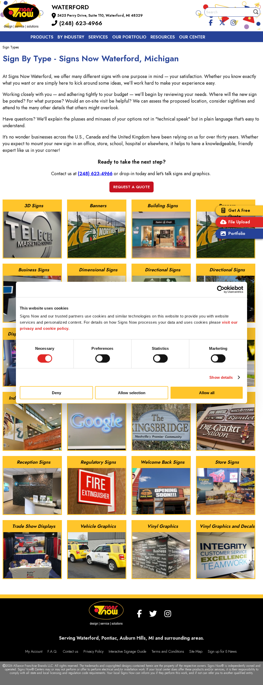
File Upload (239, 222)
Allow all (206, 393)
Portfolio (236, 233)
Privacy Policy (93, 651)
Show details (221, 377)
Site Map (195, 651)
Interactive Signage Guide (127, 651)
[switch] (102, 358)
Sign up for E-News (222, 651)
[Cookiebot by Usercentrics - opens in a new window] (220, 289)
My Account (33, 651)
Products (42, 37)
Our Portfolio (129, 37)
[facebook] (210, 21)
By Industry (71, 37)
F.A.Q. (52, 651)
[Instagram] (233, 21)
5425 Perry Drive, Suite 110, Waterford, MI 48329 (100, 15)
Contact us (44, 49)
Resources (163, 37)
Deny (56, 393)
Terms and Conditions (168, 651)
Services (98, 37)
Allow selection (131, 393)
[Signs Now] (24, 16)
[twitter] (222, 21)
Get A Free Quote (239, 213)
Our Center (192, 37)
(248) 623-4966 (79, 23)
